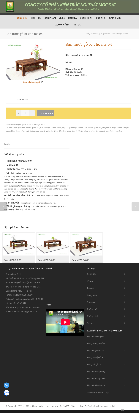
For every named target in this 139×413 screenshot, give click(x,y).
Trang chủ (21, 18)
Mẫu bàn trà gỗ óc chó (92, 128)
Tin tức (76, 24)
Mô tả (7, 144)
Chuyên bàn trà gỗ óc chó (112, 128)
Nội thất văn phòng (96, 371)
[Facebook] (117, 410)
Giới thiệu (36, 18)
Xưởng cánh (62, 24)
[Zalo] (128, 410)
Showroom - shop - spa (98, 392)
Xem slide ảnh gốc (32, 82)
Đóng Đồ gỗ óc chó (22, 124)
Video (62, 18)
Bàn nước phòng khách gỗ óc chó (70, 128)
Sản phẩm (50, 18)
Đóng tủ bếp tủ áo (95, 357)
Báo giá (72, 18)
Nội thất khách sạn (96, 385)
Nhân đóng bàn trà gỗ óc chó (65, 131)
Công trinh (86, 18)
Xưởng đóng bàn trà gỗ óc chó (41, 131)
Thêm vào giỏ (46, 113)
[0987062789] (6, 385)
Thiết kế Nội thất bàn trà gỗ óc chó (26, 128)
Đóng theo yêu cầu (96, 343)
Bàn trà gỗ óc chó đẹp (86, 131)
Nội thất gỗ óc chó (95, 350)
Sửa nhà (100, 18)
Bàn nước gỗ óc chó (38, 124)
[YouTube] (122, 410)
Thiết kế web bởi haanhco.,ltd (101, 406)
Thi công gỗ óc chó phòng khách (109, 131)
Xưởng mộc (115, 18)
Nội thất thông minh (96, 378)
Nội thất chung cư (95, 336)
